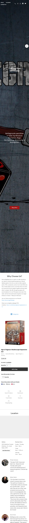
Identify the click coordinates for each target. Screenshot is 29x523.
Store (2, 353)
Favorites (20, 398)
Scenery (3, 355)
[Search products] (27, 46)
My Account (20, 393)
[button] (6, 377)
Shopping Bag (8, 403)
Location (8, 2)
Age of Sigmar (19, 353)
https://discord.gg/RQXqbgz (8, 300)
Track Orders (9, 398)
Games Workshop (10, 353)
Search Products (9, 393)
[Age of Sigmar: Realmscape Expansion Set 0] (14, 332)
